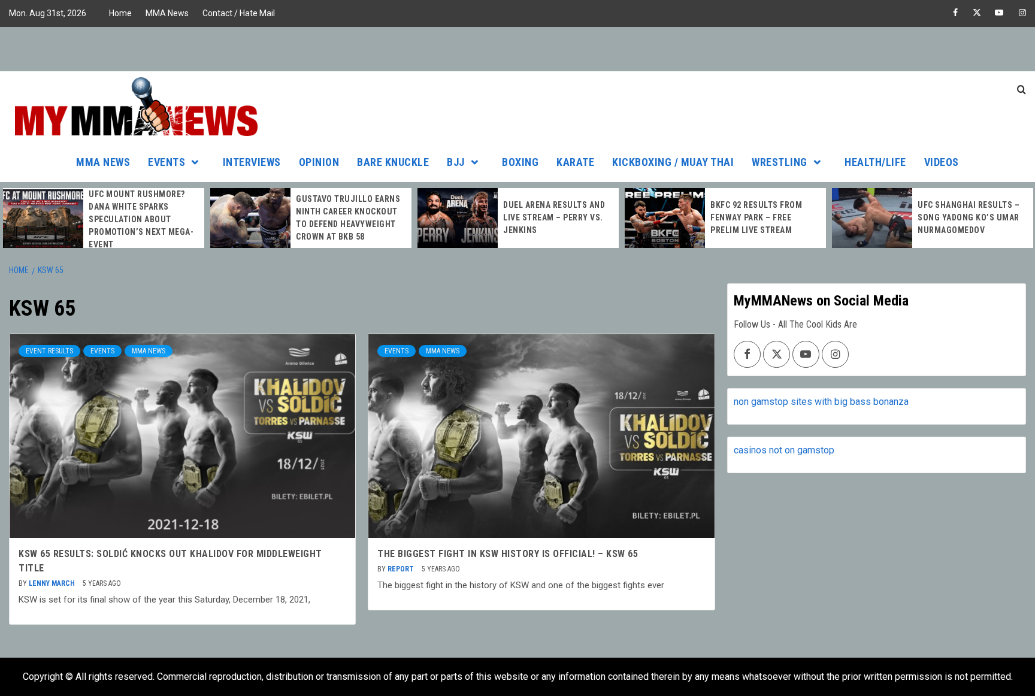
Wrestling (779, 162)
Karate (575, 162)
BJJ (456, 162)
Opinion (319, 162)
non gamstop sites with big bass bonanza (821, 401)
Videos (941, 162)
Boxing (520, 162)
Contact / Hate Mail (238, 13)
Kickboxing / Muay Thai (673, 162)
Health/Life (875, 162)
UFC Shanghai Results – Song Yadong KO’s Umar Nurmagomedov (968, 217)
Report (402, 569)
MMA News (167, 13)
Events (166, 162)
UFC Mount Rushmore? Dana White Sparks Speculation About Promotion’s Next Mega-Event (141, 219)
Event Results (49, 351)
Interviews (252, 162)
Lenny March (53, 583)
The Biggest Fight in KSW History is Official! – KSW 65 (507, 553)
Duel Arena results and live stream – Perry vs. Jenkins (554, 217)
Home (120, 13)
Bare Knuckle (393, 162)
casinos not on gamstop (784, 450)
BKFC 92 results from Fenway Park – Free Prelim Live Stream (756, 217)
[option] (103, 219)
